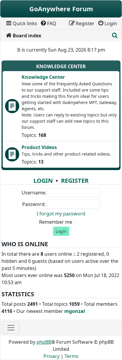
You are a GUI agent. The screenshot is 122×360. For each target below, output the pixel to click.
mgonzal (74, 311)
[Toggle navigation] (11, 328)
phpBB (43, 342)
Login (43, 181)
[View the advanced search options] (114, 35)
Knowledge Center (61, 66)
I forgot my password (61, 213)
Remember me (55, 222)
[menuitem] (21, 23)
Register (75, 181)
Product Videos (39, 147)
